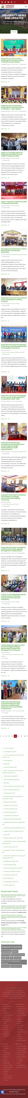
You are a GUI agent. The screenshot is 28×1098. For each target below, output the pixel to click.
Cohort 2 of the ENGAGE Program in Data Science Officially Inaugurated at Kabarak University (13, 596)
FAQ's (19, 1063)
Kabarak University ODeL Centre (19, 254)
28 (24, 736)
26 (18, 736)
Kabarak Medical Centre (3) (11, 881)
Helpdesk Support (8, 1065)
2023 (11, 958)
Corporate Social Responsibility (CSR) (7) (14, 828)
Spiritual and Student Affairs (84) (12, 819)
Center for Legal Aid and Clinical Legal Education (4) (13, 756)
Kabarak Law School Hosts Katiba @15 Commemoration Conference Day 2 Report (12, 60)
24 (12, 736)
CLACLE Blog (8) (8, 760)
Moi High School (22, 1065)
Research (13, 553)
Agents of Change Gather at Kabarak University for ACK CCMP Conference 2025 (12, 154)
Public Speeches (22, 1057)
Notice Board (7, 1055)
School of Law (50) (9, 748)
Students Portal (7, 1006)
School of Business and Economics (10, 504)
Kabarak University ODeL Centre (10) (13, 838)
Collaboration (5, 966)
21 (3, 736)
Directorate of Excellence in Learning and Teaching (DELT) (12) (13, 857)
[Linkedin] (11, 2)
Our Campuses (21, 1050)
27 (21, 736)
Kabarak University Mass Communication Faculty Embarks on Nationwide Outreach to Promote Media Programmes (11, 705)
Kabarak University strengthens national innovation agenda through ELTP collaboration (13, 549)
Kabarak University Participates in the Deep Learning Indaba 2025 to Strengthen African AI (14, 346)
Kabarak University (11, 947)
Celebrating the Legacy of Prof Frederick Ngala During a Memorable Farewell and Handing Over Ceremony (13, 647)
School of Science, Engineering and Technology (11, 962)
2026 (3, 958)
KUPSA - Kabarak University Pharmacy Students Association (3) (12, 771)
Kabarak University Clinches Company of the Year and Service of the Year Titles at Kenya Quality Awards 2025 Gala (13, 896)
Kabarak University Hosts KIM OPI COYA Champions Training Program (14, 299)
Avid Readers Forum (16, 966)
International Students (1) (10, 875)
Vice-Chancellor (6, 951)
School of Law (14, 64)
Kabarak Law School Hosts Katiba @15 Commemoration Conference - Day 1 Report (12, 107)
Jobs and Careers (22, 1052)
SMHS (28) (6, 764)
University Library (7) (9, 885)
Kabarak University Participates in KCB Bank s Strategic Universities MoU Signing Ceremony (13, 497)
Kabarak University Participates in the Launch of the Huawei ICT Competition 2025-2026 (13, 397)
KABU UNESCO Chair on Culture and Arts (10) (13, 851)
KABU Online (7, 1017)
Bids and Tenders (22, 1067)
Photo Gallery (21, 1055)
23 (9, 736)
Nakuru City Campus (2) (10, 802)
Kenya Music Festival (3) (10, 812)
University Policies (8, 1067)
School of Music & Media (18, 711)
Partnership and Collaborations (19, 451)
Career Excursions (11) (9, 793)
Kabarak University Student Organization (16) (13, 823)
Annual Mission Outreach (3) (11, 815)
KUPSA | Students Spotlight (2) (11, 779)
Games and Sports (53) (10, 864)
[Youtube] (8, 2)
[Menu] (26, 6)
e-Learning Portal (8, 1015)
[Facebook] (2, 2)
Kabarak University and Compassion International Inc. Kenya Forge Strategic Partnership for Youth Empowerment (13, 446)
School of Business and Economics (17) (14, 786)
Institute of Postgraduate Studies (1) (13, 868)
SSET (12, 401)
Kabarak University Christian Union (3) (13, 831)
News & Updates (15, 158)
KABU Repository (8, 1019)
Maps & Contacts (22, 1048)
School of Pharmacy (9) (10, 767)
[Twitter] (5, 2)
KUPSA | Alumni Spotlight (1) (11, 776)
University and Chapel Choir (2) (12, 871)
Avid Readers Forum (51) (10, 751)
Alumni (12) (7, 834)
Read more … (4, 82)
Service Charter (22, 1046)
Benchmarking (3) (8, 878)
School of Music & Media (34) (11, 789)
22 (6, 736)
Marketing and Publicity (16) (11, 861)
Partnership (18, 958)
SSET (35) (6, 783)
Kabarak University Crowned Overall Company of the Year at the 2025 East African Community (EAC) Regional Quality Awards (14, 929)
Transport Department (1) (10, 809)
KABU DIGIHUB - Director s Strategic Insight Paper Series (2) (14, 842)
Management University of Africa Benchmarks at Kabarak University (14, 250)
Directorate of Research (17, 954)
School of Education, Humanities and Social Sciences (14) (12, 797)
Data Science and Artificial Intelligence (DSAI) (13, 352)
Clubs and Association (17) (11, 847)
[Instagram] (14, 2)
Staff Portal (6, 1008)
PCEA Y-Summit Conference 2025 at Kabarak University (14, 202)
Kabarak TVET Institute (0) (11, 805)
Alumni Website (22, 1040)
